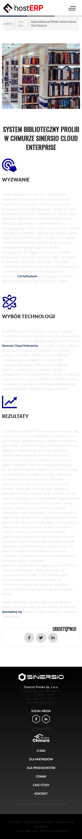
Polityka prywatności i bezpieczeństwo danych (41, 804)
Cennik (41, 776)
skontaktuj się (12, 611)
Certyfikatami (27, 276)
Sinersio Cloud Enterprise (20, 345)
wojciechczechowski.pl (53, 830)
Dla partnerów (41, 759)
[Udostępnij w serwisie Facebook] (29, 638)
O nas (41, 750)
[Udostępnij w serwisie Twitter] (41, 638)
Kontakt (41, 793)
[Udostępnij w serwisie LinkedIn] (53, 638)
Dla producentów (41, 768)
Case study (41, 785)
